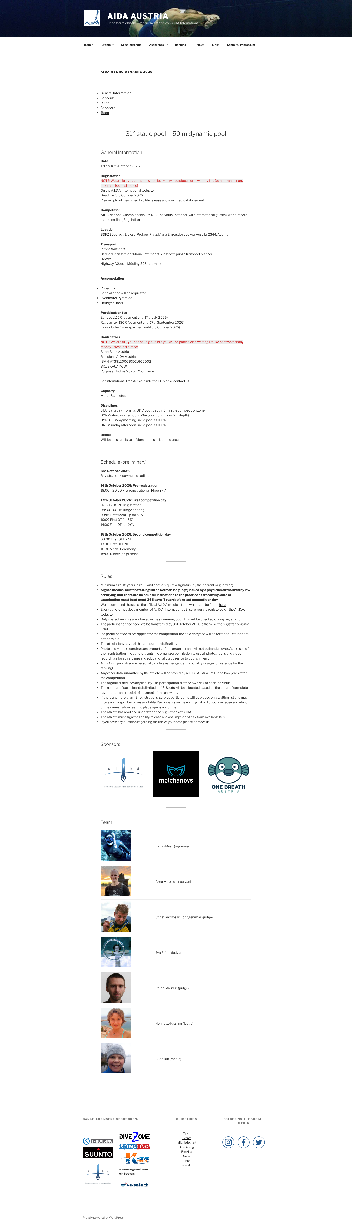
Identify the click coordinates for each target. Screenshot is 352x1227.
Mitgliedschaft (131, 44)
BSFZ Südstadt (112, 234)
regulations (170, 712)
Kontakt (187, 1165)
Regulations (132, 220)
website (107, 614)
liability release (150, 200)
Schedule (108, 98)
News (200, 44)
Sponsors (108, 108)
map (157, 264)
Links (215, 44)
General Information (116, 93)
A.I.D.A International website (132, 190)
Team (87, 44)
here (222, 605)
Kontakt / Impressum (241, 44)
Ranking (180, 44)
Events (106, 44)
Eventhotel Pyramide (116, 298)
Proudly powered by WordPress (103, 1217)
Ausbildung (156, 44)
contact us (181, 381)
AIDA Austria (138, 16)
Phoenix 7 (108, 288)
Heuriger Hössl (112, 303)
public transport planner (194, 254)
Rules (105, 103)
